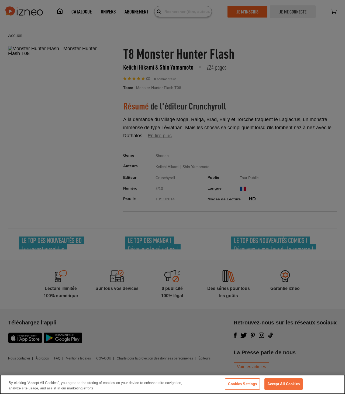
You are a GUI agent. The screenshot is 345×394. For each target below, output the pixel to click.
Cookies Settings (242, 384)
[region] (172, 384)
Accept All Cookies (283, 384)
